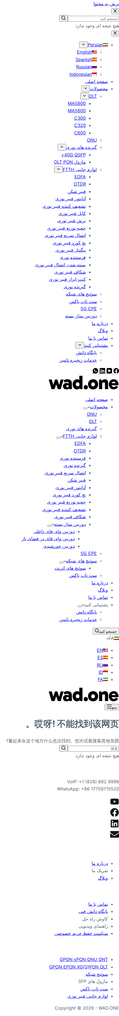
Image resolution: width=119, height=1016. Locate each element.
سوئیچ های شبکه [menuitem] (81, 294)
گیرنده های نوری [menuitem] (81, 147)
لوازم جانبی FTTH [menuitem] (80, 169)
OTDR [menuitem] (80, 184)
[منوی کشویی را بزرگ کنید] (83, 44)
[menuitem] (98, 44)
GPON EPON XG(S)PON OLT (78, 967)
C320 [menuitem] (80, 125)
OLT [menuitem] (93, 96)
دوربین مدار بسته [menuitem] (81, 316)
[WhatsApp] (95, 372)
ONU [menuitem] (92, 140)
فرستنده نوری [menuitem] (73, 257)
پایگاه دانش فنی (93, 911)
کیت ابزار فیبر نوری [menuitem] (67, 279)
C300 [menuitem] (80, 118)
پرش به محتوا (106, 3)
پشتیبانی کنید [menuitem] (96, 345)
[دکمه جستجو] (63, 18)
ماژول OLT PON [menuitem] (70, 162)
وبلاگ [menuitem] (103, 330)
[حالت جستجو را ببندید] (115, 11)
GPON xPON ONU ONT (84, 959)
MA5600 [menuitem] (77, 110)
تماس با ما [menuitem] (98, 338)
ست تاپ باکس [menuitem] (83, 301)
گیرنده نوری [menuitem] (75, 286)
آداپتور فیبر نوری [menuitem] (70, 198)
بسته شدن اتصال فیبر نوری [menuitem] (60, 264)
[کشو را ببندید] (115, 33)
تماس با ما (98, 904)
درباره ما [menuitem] (100, 323)
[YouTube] (108, 372)
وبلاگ (103, 878)
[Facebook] (115, 372)
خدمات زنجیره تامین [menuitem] (78, 360)
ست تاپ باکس (94, 989)
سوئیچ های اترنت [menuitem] (70, 568)
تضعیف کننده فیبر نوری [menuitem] (64, 206)
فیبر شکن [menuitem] (77, 191)
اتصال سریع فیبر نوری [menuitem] (65, 235)
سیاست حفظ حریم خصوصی (81, 933)
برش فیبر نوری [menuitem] (71, 220)
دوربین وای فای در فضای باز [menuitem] (48, 538)
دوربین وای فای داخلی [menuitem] (54, 531)
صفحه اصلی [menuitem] (96, 81)
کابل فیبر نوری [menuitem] (72, 213)
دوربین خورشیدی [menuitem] (59, 546)
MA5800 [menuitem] (77, 103)
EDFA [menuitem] (80, 176)
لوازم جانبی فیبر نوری (87, 996)
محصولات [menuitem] (99, 88)
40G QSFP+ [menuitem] (73, 154)
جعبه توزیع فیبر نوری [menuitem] (66, 228)
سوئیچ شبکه (97, 974)
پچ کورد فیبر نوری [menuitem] (69, 243)
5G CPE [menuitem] (89, 308)
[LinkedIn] (101, 372)
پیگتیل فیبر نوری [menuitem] (70, 250)
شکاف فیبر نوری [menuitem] (70, 272)
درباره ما (100, 863)
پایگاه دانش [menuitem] (86, 352)
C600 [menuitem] (80, 133)
